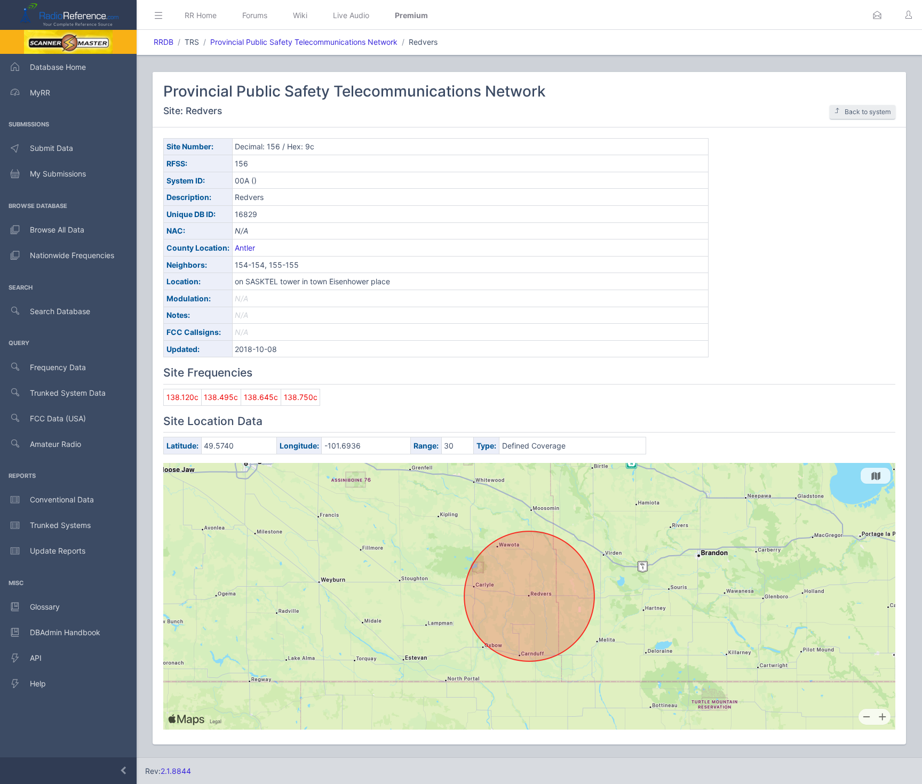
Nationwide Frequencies (72, 255)
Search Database (60, 311)
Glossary (45, 606)
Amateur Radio (55, 444)
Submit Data (51, 148)
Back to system (868, 112)
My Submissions (58, 173)
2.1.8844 (176, 770)
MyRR (40, 92)
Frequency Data (58, 367)
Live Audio (351, 15)
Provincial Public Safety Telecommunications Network (304, 41)
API (36, 657)
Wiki (300, 15)
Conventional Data (62, 499)
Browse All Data (57, 229)
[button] (877, 15)
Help (38, 683)
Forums (254, 15)
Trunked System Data (68, 392)
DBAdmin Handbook (65, 632)
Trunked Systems (60, 525)
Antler (245, 247)
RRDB (163, 41)
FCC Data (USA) (58, 418)
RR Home (201, 15)
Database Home (58, 66)
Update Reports (57, 550)
